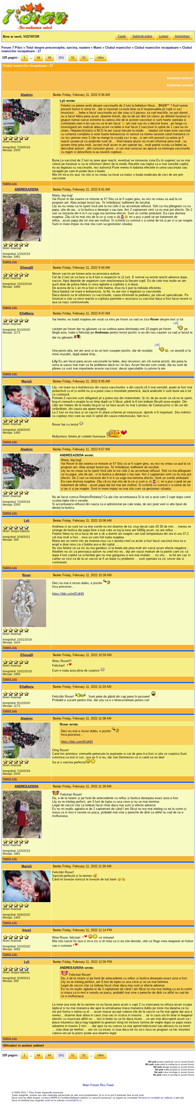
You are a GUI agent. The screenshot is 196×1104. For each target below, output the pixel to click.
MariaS (27, 381)
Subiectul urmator (180, 85)
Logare (163, 36)
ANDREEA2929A (26, 189)
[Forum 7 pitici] (35, 29)
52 (84, 57)
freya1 (26, 930)
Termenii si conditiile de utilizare (155, 1097)
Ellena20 (26, 267)
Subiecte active (142, 36)
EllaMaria (26, 313)
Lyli (26, 520)
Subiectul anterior (180, 78)
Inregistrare (182, 36)
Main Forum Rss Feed (98, 1085)
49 (49, 57)
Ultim (100, 57)
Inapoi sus (10, 183)
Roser (26, 575)
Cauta (122, 36)
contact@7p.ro (73, 1100)
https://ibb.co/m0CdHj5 (68, 594)
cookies (45, 1097)
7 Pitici (30, 1092)
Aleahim (27, 95)
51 (73, 57)
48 (38, 57)
